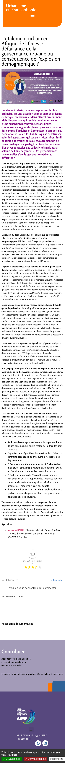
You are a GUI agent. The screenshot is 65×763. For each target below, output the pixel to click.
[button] (31, 729)
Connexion (58, 580)
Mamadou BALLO (16, 530)
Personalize (56, 759)
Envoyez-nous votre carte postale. (19, 673)
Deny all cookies (36, 759)
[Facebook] (38, 743)
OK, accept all (13, 759)
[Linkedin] (45, 743)
